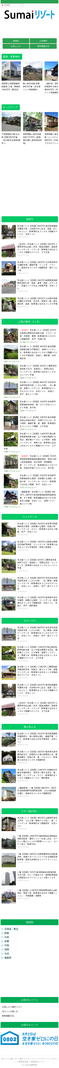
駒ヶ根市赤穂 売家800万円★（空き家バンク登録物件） (32, 86)
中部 (6, 937)
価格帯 (7, 957)
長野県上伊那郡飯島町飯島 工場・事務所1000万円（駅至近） (11, 86)
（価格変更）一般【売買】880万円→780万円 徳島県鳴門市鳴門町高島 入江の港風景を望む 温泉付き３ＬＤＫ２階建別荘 (36, 790)
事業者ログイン (38, 1062)
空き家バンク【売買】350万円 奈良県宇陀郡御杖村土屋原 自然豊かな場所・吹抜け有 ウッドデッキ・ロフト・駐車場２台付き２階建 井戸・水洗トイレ (38, 480)
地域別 (16, 41)
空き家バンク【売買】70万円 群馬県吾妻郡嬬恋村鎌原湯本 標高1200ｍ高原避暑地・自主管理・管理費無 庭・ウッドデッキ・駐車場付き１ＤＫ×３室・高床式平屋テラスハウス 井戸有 (38, 462)
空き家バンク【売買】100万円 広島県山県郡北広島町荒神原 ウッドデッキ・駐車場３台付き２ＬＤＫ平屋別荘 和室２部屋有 (37, 544)
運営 (21, 1059)
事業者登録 (23, 1062)
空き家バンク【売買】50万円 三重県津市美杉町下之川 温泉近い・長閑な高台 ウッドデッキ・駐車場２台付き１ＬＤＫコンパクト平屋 (38, 370)
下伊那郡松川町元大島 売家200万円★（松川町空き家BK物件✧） (11, 138)
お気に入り (16, 46)
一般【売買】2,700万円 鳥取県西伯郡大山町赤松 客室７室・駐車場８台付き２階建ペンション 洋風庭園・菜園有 (37, 893)
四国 (6, 949)
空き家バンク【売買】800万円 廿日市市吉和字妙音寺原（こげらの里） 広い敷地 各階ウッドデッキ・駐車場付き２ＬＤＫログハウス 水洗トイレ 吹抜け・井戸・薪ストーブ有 (38, 388)
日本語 (7, 5)
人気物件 (43, 41)
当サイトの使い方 (10, 1011)
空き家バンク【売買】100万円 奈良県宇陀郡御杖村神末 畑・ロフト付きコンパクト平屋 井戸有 (38, 404)
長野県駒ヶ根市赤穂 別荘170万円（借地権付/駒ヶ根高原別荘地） (32, 138)
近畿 (6, 941)
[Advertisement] (29, 28)
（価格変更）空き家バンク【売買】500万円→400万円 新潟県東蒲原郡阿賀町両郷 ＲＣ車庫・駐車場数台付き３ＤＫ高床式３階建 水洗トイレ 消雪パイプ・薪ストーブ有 (38, 498)
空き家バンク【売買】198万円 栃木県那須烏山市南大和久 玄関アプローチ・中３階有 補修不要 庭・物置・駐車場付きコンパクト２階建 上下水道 (38, 421)
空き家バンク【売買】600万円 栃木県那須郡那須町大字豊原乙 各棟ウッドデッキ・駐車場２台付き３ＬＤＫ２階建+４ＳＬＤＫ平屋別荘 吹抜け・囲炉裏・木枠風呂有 (38, 352)
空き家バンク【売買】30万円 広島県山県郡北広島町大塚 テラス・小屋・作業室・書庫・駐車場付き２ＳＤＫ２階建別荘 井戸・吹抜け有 (38, 334)
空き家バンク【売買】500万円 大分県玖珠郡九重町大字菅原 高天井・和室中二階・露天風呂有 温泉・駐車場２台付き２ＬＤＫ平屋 (37, 301)
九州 (6, 953)
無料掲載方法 (43, 46)
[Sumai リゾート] (29, 20)
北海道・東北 (11, 929)
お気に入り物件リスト (12, 1007)
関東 (6, 933)
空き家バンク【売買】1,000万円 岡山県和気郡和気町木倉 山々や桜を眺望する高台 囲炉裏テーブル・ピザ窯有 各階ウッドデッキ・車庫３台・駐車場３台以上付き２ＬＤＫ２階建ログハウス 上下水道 (30, 441)
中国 (6, 945)
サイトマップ (32, 1059)
